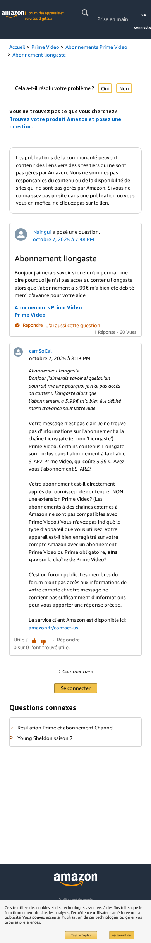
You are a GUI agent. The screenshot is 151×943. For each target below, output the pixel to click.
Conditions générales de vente (75, 899)
